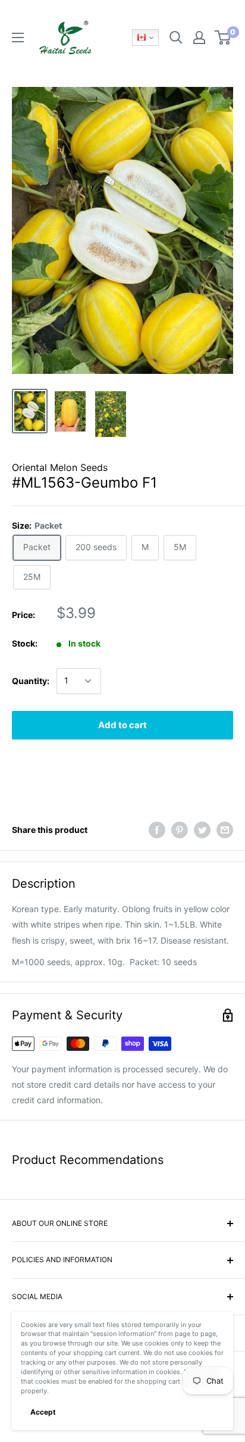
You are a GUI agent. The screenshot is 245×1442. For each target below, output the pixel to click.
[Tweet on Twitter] (202, 830)
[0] (223, 37)
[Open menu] (18, 37)
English (145, 37)
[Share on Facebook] (157, 830)
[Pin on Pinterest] (179, 830)
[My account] (199, 37)
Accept (43, 1411)
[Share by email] (224, 830)
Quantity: (30, 681)
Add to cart (122, 725)
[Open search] (176, 37)
